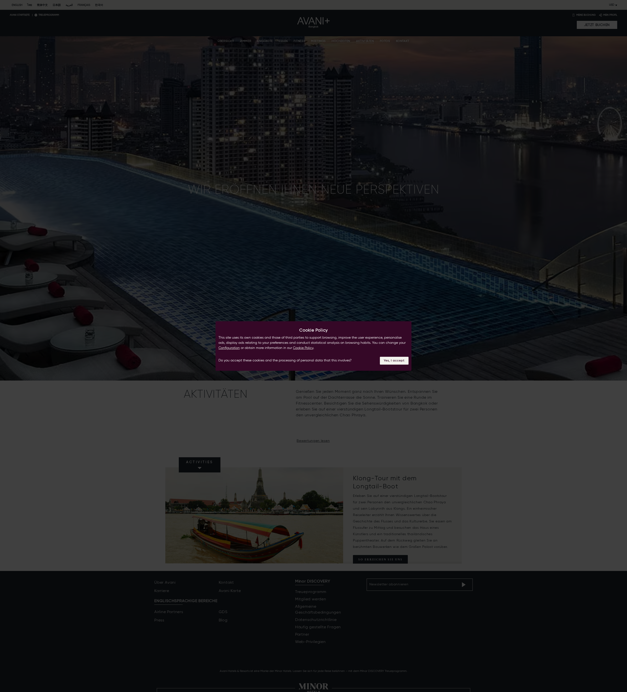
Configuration (229, 348)
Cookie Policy (303, 348)
